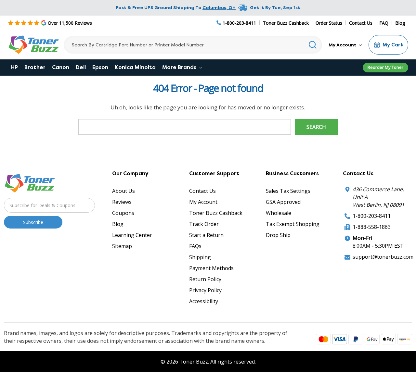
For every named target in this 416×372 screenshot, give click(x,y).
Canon (60, 67)
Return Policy (205, 279)
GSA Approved (283, 201)
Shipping (200, 257)
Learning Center (132, 235)
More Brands (180, 67)
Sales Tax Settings (288, 190)
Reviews (122, 201)
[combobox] (193, 45)
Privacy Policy (205, 290)
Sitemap (122, 246)
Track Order (204, 224)
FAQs (195, 246)
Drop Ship (278, 235)
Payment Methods (211, 268)
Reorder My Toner (385, 67)
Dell (81, 67)
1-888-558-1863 (372, 226)
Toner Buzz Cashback (286, 22)
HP (14, 67)
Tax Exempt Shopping (292, 224)
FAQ (383, 22)
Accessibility (203, 301)
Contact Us (360, 22)
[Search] (313, 45)
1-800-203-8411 (372, 215)
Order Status (329, 22)
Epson (100, 67)
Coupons (123, 213)
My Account (343, 45)
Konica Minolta (135, 67)
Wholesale (278, 213)
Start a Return (206, 235)
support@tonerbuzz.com (383, 256)
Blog (400, 22)
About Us (123, 190)
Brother (35, 67)
